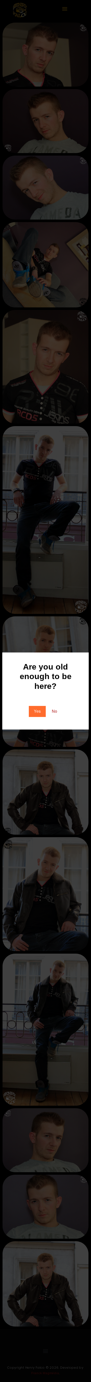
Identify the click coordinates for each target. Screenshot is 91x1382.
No (54, 711)
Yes (37, 711)
